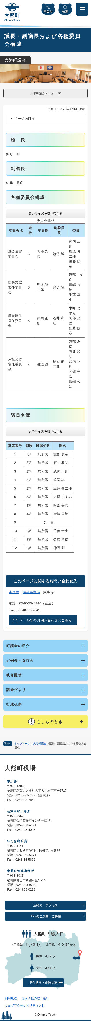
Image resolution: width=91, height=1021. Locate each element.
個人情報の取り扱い (35, 998)
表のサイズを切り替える (45, 213)
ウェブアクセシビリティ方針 (25, 1005)
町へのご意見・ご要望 (45, 916)
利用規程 (11, 998)
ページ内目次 (24, 118)
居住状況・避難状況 (43, 982)
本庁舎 (14, 592)
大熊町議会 (39, 743)
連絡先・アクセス (45, 905)
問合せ (48, 11)
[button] (45, 721)
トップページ (22, 743)
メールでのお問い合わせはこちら (45, 620)
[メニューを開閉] (82, 9)
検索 (65, 11)
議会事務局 (31, 592)
